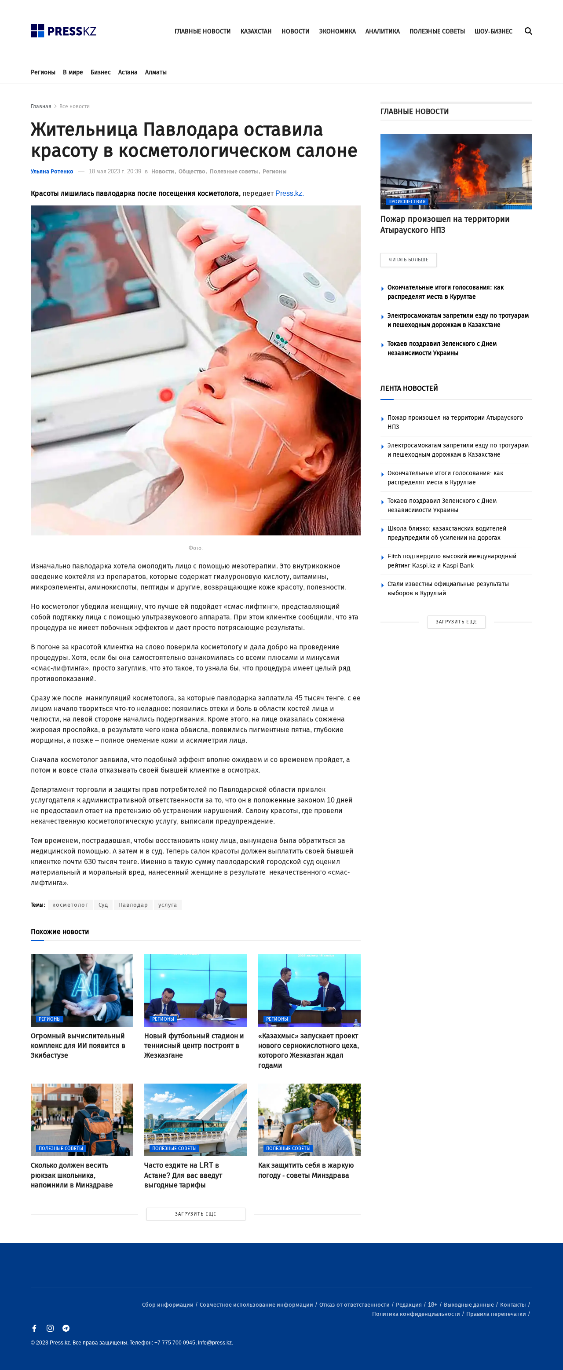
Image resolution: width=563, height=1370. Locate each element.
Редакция (409, 1304)
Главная (41, 106)
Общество (193, 171)
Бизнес (101, 72)
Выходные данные (469, 1304)
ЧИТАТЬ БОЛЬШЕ (408, 260)
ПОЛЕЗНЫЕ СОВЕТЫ (437, 31)
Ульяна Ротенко (52, 171)
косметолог (70, 904)
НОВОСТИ (296, 31)
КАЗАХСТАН (256, 31)
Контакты (513, 1304)
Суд (103, 904)
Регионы (43, 72)
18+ (433, 1304)
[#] (64, 28)
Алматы (156, 72)
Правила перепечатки (496, 1314)
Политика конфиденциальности (416, 1314)
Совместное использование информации (257, 1304)
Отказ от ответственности (355, 1304)
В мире (73, 72)
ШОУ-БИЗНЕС (493, 31)
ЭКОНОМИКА (337, 31)
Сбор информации (168, 1304)
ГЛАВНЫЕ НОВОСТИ (203, 31)
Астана (128, 72)
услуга (167, 904)
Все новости (74, 106)
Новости (163, 171)
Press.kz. (289, 193)
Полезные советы (235, 171)
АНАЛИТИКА (383, 31)
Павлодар (133, 904)
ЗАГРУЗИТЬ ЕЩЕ (195, 1214)
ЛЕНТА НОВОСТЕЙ (409, 388)
